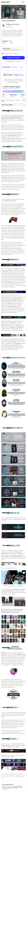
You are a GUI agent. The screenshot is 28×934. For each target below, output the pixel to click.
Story (3, 100)
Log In (22, 2)
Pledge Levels (10, 100)
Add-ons (18, 100)
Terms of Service (18, 775)
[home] (5, 2)
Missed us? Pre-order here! (13, 57)
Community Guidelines (9, 775)
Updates (24, 100)
